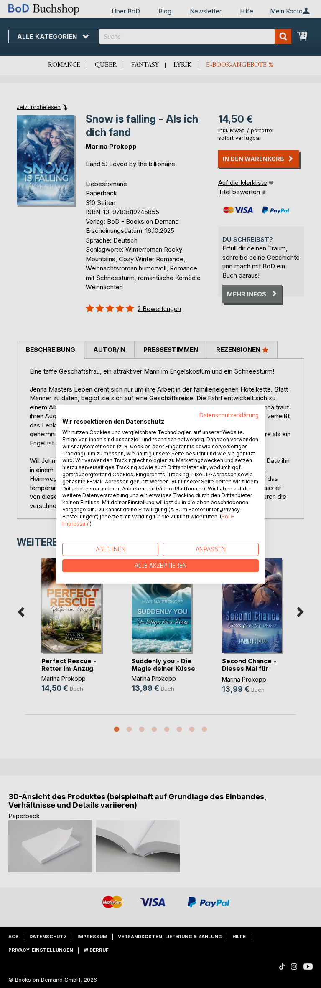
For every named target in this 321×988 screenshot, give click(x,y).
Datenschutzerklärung (229, 415)
